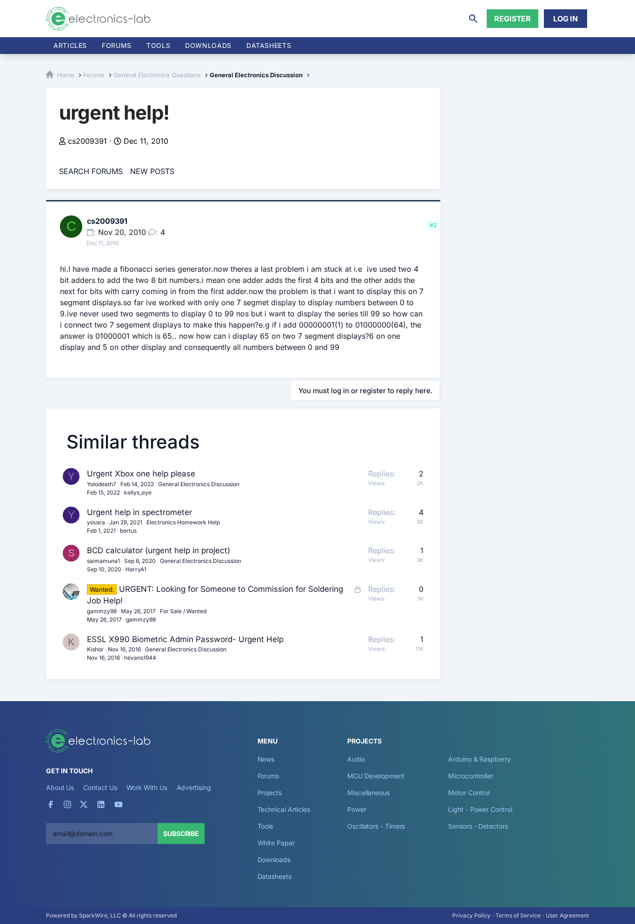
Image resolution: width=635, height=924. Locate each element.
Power (356, 809)
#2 (433, 224)
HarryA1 (136, 569)
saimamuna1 (103, 560)
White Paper (276, 843)
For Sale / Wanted (183, 611)
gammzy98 (102, 611)
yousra (96, 522)
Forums (117, 45)
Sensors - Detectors (478, 826)
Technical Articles (284, 809)
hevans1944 (140, 657)
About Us (60, 787)
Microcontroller (470, 776)
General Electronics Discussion (198, 484)
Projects (270, 793)
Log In (565, 18)
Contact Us (100, 787)
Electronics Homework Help (183, 522)
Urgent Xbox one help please (141, 473)
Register (512, 18)
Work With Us (146, 787)
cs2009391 (87, 141)
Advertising (194, 787)
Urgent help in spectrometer (139, 512)
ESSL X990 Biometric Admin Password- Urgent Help (185, 639)
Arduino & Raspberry (479, 759)
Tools (158, 45)
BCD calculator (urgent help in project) (158, 550)
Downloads (274, 860)
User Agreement (567, 915)
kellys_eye (138, 492)
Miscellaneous (368, 793)
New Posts (152, 171)
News (266, 759)
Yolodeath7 (101, 484)
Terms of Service (518, 915)
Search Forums (91, 171)
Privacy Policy (471, 915)
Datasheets (268, 45)
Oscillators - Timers (376, 826)
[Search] (473, 18)
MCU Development (375, 776)
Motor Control (468, 793)
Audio (356, 759)
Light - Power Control (480, 809)
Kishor (95, 649)
